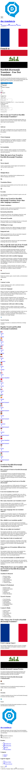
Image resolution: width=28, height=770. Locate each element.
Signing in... (3, 26)
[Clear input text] (2, 98)
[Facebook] (6, 766)
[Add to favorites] (7, 106)
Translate (3, 111)
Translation (3, 104)
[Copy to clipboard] (2, 106)
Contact (5, 756)
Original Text (3, 96)
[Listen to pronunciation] (4, 98)
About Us (5, 754)
